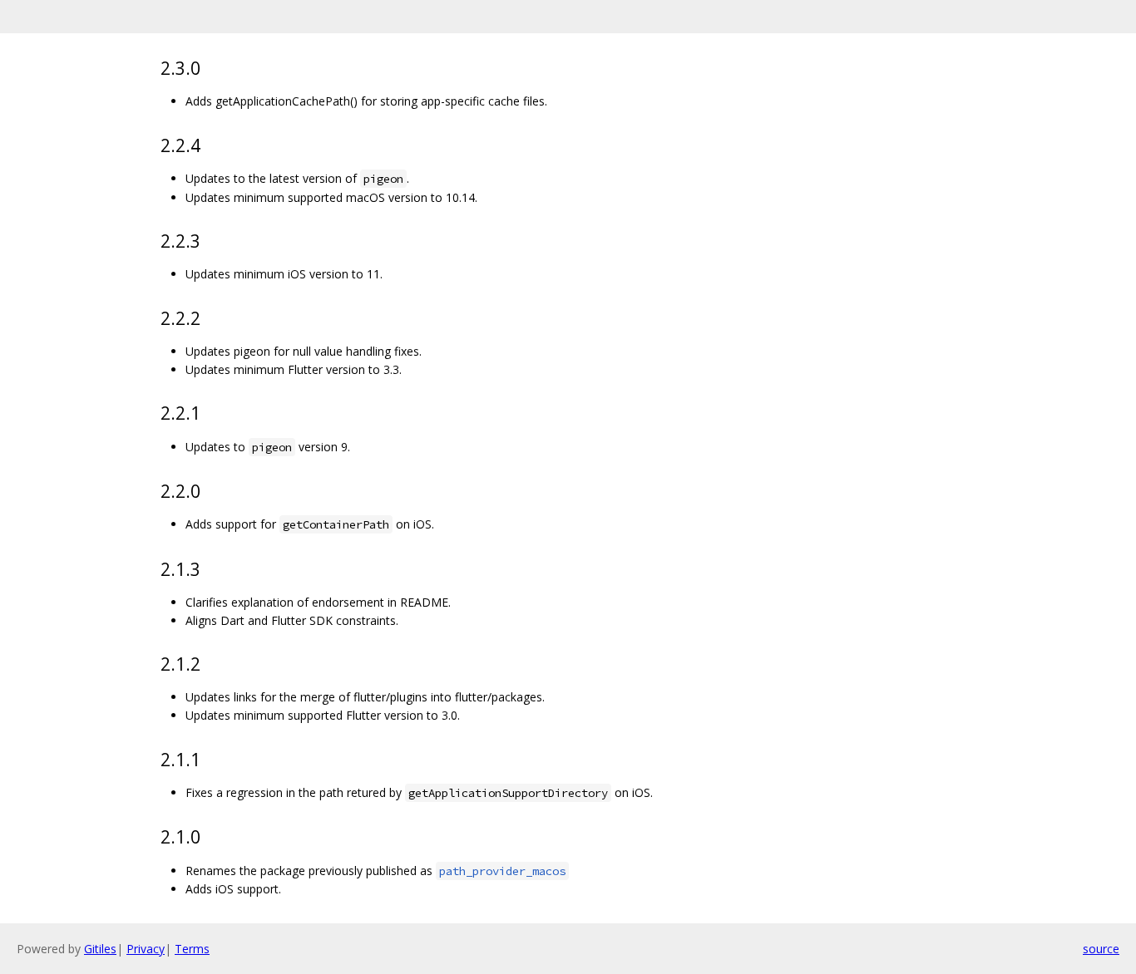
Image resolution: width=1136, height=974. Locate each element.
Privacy (145, 949)
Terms (192, 949)
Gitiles (100, 949)
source (1101, 949)
